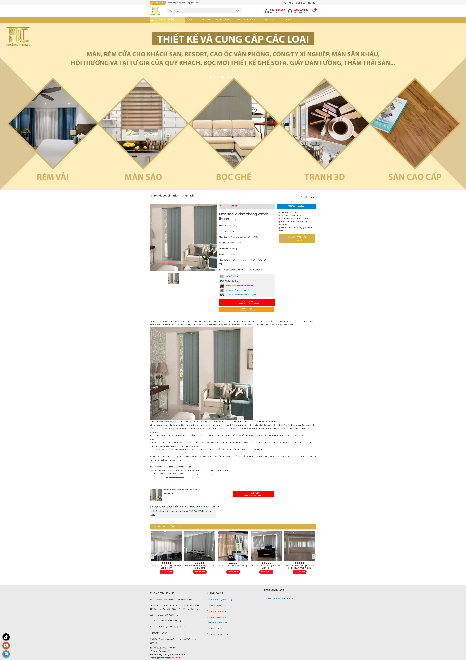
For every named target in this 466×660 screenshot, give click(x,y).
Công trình (205, 20)
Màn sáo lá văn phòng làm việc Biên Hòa (266, 567)
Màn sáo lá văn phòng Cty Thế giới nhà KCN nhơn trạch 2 (300, 567)
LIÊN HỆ (311, 3)
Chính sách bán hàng (216, 611)
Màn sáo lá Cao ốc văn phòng (233, 566)
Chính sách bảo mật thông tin (220, 634)
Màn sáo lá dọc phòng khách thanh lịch (180, 490)
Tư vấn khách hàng (231, 281)
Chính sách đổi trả (215, 629)
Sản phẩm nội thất (270, 20)
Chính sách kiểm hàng (216, 605)
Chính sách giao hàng (216, 617)
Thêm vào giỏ (246, 309)
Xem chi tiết (166, 572)
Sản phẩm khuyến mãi (247, 20)
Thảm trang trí (291, 20)
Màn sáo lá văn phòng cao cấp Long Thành (166, 567)
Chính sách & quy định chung (219, 600)
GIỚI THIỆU (300, 3)
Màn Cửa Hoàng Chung (169, 421)
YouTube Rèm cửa (223, 20)
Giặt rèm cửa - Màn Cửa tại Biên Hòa (238, 286)
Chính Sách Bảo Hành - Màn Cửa (237, 290)
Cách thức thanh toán (217, 623)
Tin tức (191, 20)
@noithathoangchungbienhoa (281, 598)
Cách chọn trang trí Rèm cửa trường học (240, 294)
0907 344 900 (298, 241)
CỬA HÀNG (288, 3)
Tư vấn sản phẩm (231, 276)
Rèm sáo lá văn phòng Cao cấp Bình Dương (199, 567)
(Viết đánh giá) (307, 197)
